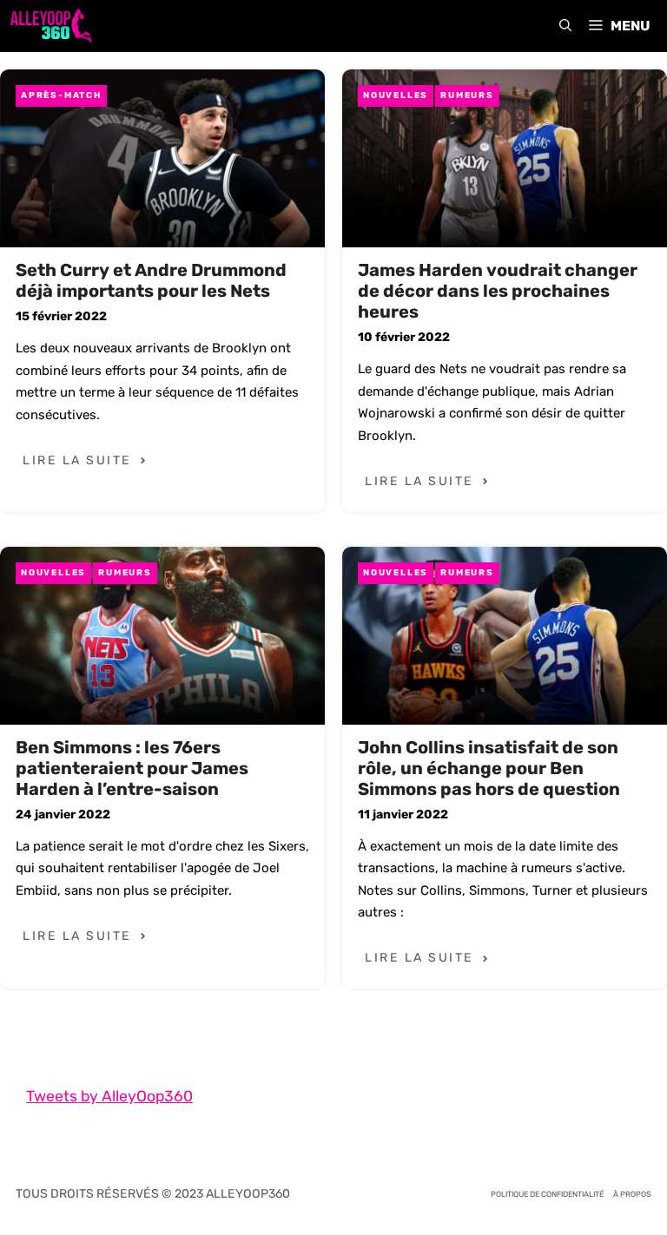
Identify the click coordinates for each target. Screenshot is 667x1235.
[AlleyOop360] (50, 26)
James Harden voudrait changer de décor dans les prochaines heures (497, 290)
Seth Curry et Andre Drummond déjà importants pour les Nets (151, 280)
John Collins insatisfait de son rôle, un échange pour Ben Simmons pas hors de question (489, 768)
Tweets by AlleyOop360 (109, 1096)
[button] (565, 26)
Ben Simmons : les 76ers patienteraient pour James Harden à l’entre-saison (132, 768)
